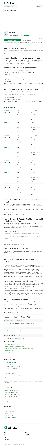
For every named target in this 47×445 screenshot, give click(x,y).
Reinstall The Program (9, 350)
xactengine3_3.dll (8, 409)
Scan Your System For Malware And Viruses (13, 352)
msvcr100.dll (7, 398)
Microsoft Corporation (11, 10)
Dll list (5, 434)
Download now (12, 40)
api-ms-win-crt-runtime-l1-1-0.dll (11, 390)
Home (5, 10)
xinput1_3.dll (7, 401)
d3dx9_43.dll (7, 392)
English (38, 6)
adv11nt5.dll (7, 411)
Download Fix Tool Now (11, 362)
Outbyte (16, 42)
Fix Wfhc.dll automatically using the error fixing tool (15, 346)
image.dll (6, 413)
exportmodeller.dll (8, 419)
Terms (5, 441)
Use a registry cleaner (9, 353)
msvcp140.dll (7, 396)
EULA (36, 42)
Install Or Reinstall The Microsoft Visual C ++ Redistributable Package (19, 348)
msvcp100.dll (7, 394)
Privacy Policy (6, 382)
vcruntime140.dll (8, 399)
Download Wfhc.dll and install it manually (13, 344)
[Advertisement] (23, 22)
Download (6, 110)
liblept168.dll (7, 417)
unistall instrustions (23, 42)
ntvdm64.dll (7, 415)
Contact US (26, 434)
